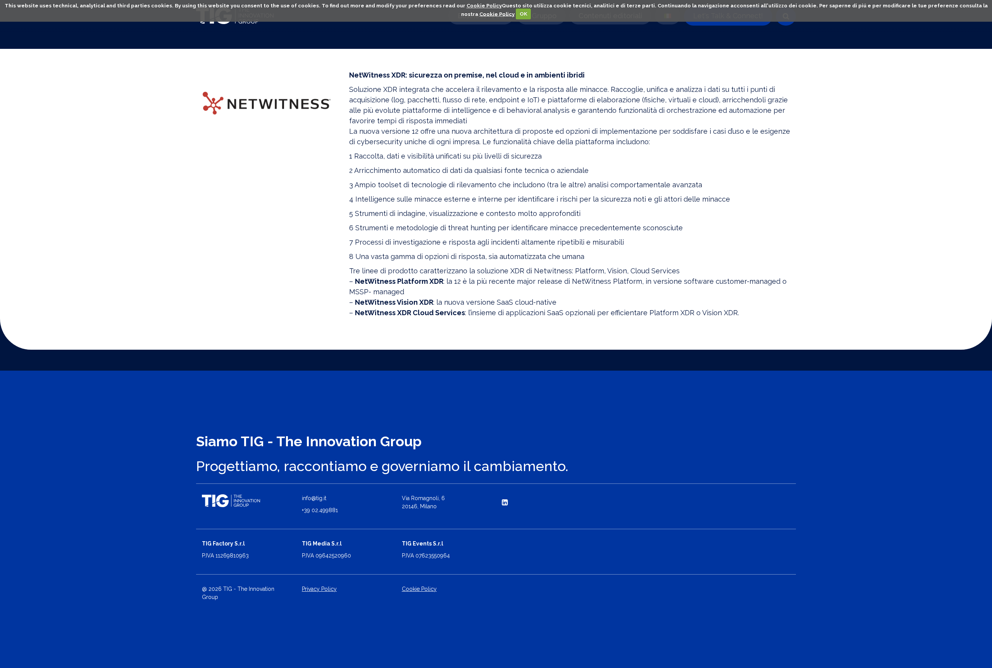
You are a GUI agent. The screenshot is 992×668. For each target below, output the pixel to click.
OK (523, 14)
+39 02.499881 (320, 510)
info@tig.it (314, 498)
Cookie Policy (484, 6)
